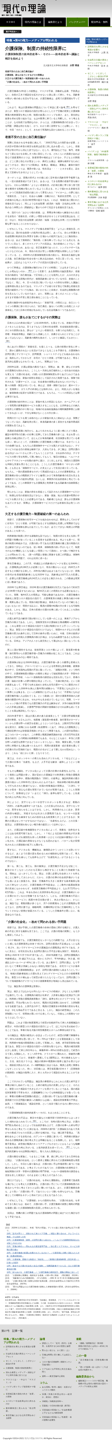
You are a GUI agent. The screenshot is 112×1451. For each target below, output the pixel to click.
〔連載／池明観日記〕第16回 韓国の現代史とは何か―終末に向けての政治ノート (93, 1346)
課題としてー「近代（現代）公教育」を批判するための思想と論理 (57, 1344)
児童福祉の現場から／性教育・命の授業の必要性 (57, 1418)
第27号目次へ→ (12, 32)
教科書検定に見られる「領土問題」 (98, 193)
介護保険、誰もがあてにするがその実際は (24, 75)
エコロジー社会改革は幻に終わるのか (98, 182)
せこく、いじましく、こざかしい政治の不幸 (98, 75)
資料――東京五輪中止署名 (53, 1376)
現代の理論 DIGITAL (33, 1438)
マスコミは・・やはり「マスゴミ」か (98, 123)
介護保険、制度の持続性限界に (98, 91)
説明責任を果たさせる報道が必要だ (98, 48)
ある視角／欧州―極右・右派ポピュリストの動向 (57, 1388)
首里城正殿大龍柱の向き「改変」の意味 (98, 169)
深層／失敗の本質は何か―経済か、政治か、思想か (57, 1395)
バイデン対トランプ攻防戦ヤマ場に (98, 137)
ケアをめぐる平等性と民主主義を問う (57, 1370)
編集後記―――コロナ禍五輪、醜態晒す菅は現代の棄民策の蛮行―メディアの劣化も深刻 (93, 1383)
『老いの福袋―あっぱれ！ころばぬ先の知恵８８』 (93, 1368)
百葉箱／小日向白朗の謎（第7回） (56, 1406)
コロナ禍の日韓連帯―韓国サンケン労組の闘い (57, 1363)
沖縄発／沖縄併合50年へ (52, 1401)
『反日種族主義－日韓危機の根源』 (93, 1361)
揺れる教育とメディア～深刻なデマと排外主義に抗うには (98, 108)
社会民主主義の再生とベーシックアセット (98, 61)
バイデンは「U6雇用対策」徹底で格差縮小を (98, 154)
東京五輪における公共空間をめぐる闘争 (98, 203)
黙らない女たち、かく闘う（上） (56, 1350)
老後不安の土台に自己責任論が (19, 71)
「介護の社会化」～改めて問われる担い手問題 (26, 82)
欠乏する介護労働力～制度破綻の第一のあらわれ (27, 78)
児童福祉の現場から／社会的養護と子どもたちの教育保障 (57, 1411)
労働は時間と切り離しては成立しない (57, 1356)
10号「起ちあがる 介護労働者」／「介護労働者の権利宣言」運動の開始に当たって (43, 1272)
